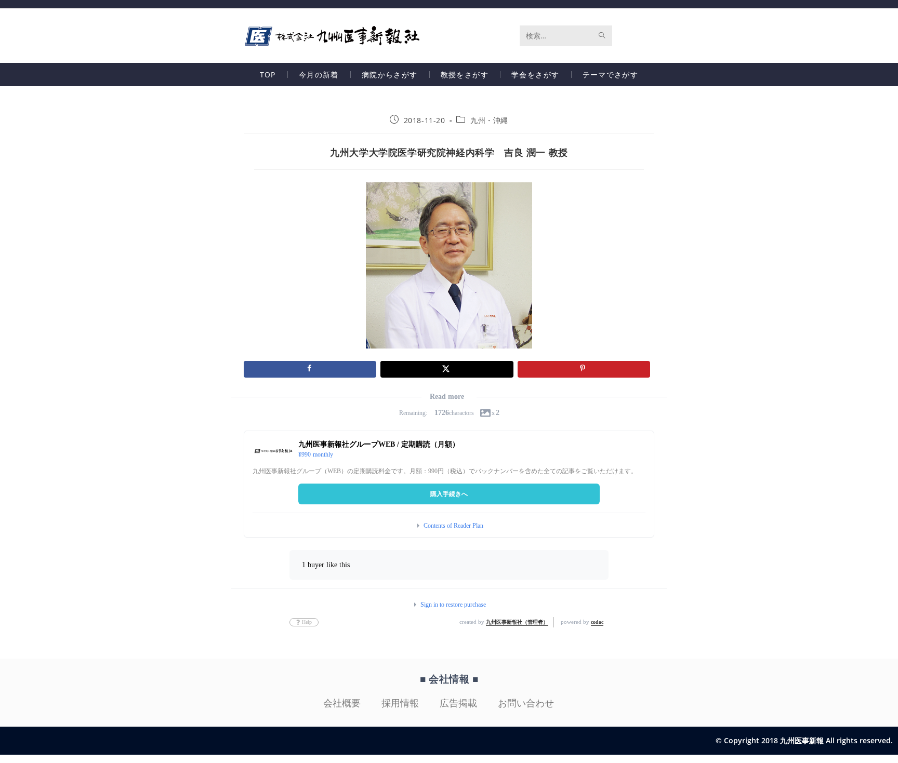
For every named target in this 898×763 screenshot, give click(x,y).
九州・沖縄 (489, 120)
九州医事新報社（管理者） (517, 622)
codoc (597, 622)
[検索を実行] (602, 35)
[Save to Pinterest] (584, 369)
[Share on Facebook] (310, 369)
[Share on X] (446, 369)
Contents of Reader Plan (453, 526)
